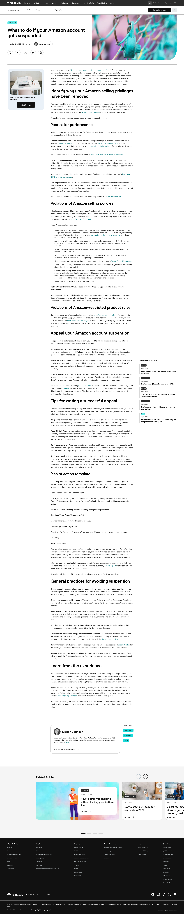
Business (143, 365)
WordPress (166, 861)
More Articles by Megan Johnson (65, 749)
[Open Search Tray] (150, 3)
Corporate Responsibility (14, 854)
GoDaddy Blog (40, 858)
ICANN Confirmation (80, 851)
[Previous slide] (138, 776)
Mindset (38, 10)
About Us (9, 847)
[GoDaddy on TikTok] (164, 895)
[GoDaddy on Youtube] (175, 895)
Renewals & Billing (142, 851)
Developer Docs (78, 847)
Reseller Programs (109, 851)
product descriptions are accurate (105, 235)
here (67, 742)
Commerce (12, 23)
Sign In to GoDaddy (143, 847)
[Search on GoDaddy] (174, 10)
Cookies (174, 904)
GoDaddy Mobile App (80, 861)
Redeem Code (78, 872)
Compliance (128, 730)
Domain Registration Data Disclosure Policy (47, 868)
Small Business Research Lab (43, 854)
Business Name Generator (81, 858)
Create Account (142, 854)
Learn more (84, 811)
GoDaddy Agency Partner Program (113, 847)
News (48, 10)
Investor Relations (12, 858)
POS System (166, 875)
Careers (9, 851)
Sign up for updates (159, 10)
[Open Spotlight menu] (63, 10)
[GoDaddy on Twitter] (169, 895)
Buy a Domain (167, 847)
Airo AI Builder (102, 3)
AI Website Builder (168, 854)
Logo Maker (166, 872)
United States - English (34, 895)
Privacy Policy (165, 904)
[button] (83, 833)
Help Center (39, 847)
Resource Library (14, 10)
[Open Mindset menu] (42, 10)
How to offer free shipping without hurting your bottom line (97, 802)
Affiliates (106, 858)
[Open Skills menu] (32, 10)
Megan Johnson (44, 44)
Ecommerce (128, 735)
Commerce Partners (109, 854)
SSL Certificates (89, 3)
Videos (37, 851)
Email (46, 3)
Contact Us (39, 861)
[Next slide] (145, 776)
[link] (18, 52)
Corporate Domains (79, 854)
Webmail (76, 865)
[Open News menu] (51, 10)
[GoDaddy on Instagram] (158, 895)
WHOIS (76, 868)
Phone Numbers (167, 883)
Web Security (166, 868)
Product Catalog (78, 875)
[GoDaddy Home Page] (15, 895)
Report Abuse (39, 865)
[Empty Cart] (174, 3)
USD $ (49, 895)
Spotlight (58, 10)
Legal (126, 740)
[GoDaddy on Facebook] (152, 895)
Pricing (112, 3)
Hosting (165, 865)
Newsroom (10, 865)
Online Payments (167, 879)
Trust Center (10, 868)
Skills (28, 10)
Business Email (167, 858)
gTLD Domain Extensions (170, 851)
